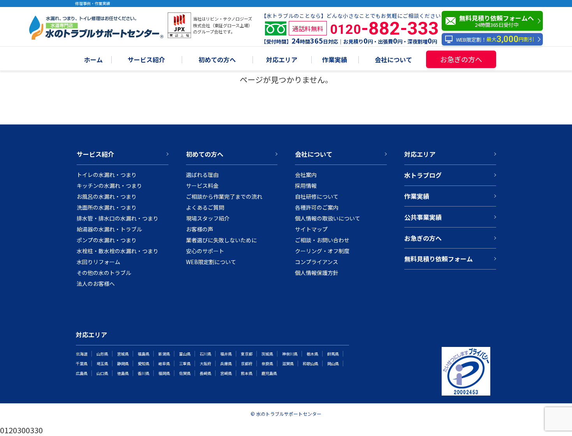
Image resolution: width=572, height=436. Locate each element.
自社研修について (317, 196)
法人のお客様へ (96, 283)
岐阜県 (164, 363)
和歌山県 (310, 363)
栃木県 (312, 354)
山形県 (102, 354)
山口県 (102, 373)
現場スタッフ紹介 (208, 218)
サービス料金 (202, 185)
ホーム (93, 60)
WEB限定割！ (495, 39)
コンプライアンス (316, 262)
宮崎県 (226, 373)
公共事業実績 (423, 217)
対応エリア (281, 60)
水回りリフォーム (98, 262)
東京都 (247, 354)
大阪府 (205, 363)
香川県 (143, 373)
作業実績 (334, 60)
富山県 (185, 354)
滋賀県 (288, 363)
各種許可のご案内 (317, 207)
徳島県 (123, 373)
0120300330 (21, 430)
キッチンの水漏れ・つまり (109, 185)
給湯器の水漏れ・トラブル (109, 229)
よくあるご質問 (205, 207)
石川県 (205, 354)
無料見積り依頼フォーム (438, 258)
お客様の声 (199, 229)
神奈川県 (290, 354)
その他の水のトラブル (104, 273)
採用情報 (306, 185)
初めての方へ (217, 60)
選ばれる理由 (202, 175)
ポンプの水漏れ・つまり (107, 240)
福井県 (226, 354)
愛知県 (143, 363)
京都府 (247, 363)
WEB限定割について (211, 262)
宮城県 (123, 354)
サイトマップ (311, 229)
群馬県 (333, 354)
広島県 (82, 373)
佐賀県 (185, 373)
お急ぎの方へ (461, 59)
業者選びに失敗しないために (221, 240)
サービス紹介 (146, 60)
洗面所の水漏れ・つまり (107, 207)
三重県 (185, 363)
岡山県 (333, 363)
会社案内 (306, 175)
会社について (393, 60)
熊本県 (247, 373)
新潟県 (164, 354)
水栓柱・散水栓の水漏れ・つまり (117, 251)
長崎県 (205, 373)
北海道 (82, 354)
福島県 (143, 354)
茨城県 (267, 354)
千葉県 (82, 363)
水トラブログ (423, 175)
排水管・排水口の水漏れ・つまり (117, 218)
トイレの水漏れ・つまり (107, 175)
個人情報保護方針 (317, 273)
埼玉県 (102, 363)
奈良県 (267, 363)
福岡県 (164, 373)
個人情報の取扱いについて (327, 218)
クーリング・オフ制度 (322, 251)
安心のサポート (205, 251)
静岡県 (123, 363)
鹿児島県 (269, 373)
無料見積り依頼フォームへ (496, 20)
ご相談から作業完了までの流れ (224, 196)
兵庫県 (226, 363)
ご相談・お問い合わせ (322, 240)
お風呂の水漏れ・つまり (107, 196)
